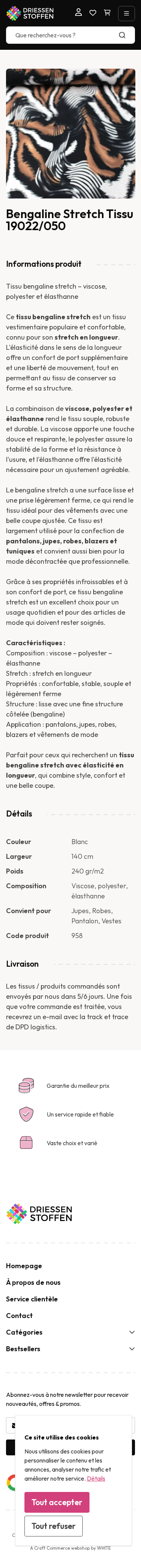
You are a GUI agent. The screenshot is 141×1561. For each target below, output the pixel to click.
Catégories (24, 1332)
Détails (96, 1478)
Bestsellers (23, 1348)
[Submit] (126, 35)
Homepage (24, 1265)
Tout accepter (57, 1502)
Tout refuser (54, 1526)
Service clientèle (32, 1299)
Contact (19, 1315)
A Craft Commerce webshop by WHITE (70, 1548)
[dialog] (73, 1480)
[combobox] (70, 35)
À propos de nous (33, 1282)
